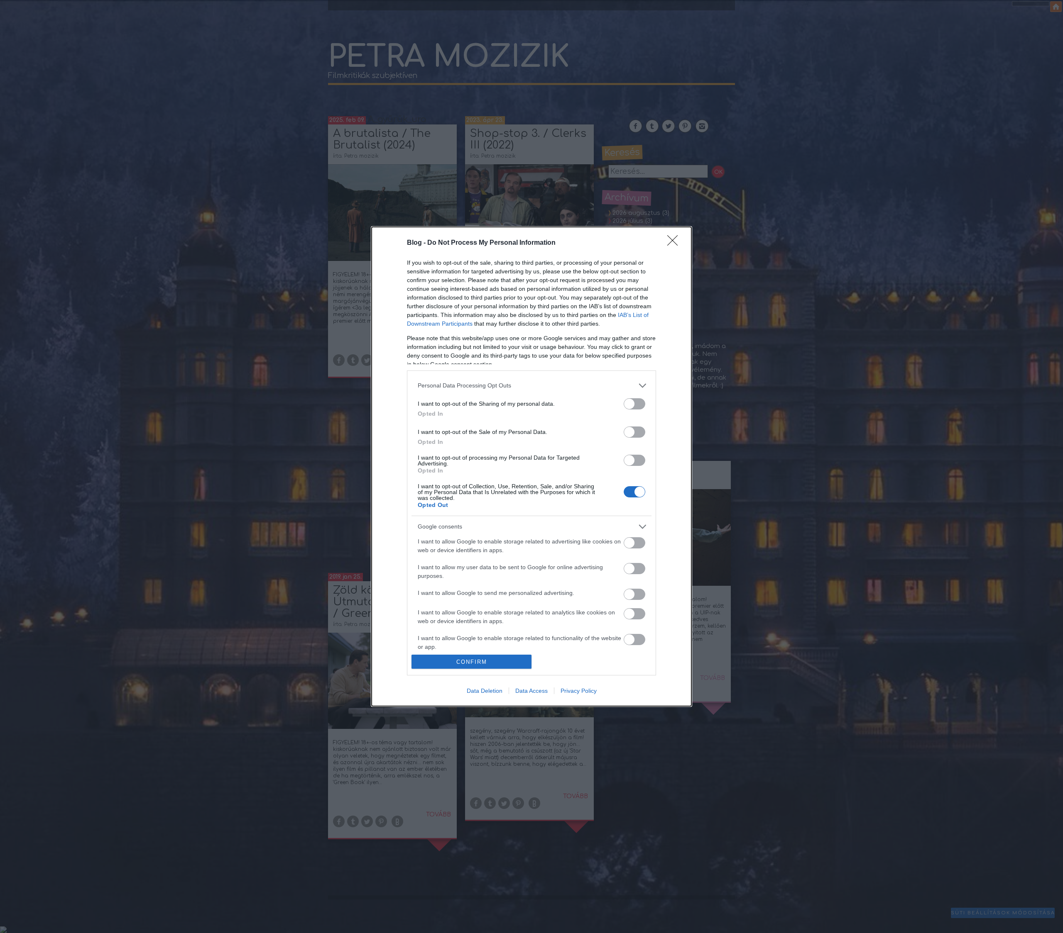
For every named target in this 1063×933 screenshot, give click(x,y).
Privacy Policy (579, 690)
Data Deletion (484, 690)
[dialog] (531, 466)
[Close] (675, 243)
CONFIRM (471, 662)
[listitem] (531, 385)
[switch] (634, 403)
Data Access (531, 690)
